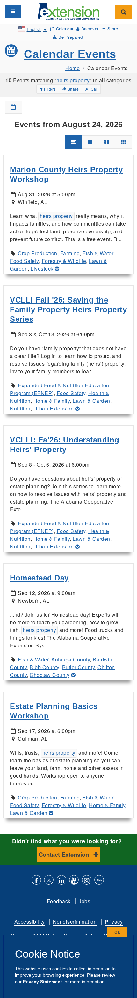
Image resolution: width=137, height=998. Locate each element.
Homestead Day (39, 577)
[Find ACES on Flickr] (99, 880)
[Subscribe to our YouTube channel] (74, 880)
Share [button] (72, 89)
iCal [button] (93, 89)
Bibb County (44, 667)
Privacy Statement (42, 981)
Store (112, 29)
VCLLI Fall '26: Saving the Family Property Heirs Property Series (68, 309)
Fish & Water (98, 253)
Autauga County (70, 659)
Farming (70, 253)
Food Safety (24, 260)
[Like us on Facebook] (36, 880)
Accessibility (29, 921)
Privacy (114, 921)
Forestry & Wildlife (64, 260)
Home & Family (51, 400)
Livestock (42, 268)
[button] (13, 107)
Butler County (78, 667)
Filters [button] (49, 89)
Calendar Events (70, 54)
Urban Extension (53, 408)
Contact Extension (64, 854)
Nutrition (20, 408)
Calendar (65, 29)
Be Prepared (70, 37)
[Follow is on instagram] (86, 880)
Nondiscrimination (75, 921)
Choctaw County (49, 674)
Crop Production (37, 253)
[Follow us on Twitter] (49, 880)
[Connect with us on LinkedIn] (61, 880)
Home (72, 68)
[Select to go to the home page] (69, 10)
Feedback (59, 901)
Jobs (84, 901)
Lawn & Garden (91, 400)
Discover (90, 29)
